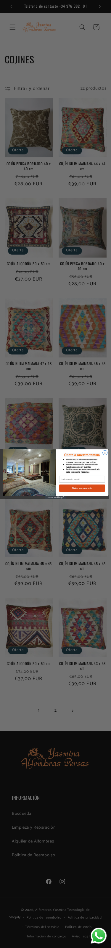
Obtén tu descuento (82, 488)
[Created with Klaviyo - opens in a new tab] (55, 497)
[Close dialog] (104, 452)
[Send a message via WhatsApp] (98, 935)
